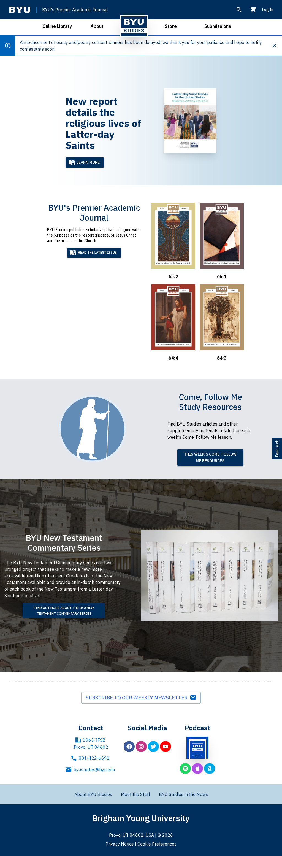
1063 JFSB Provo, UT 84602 (91, 743)
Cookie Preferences (157, 844)
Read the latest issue (97, 252)
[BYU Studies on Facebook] (129, 746)
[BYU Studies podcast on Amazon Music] (209, 768)
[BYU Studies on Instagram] (141, 746)
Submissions (217, 26)
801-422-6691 (94, 758)
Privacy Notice (119, 844)
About (97, 26)
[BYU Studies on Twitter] (153, 746)
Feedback (277, 448)
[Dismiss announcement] (276, 46)
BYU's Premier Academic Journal (75, 9)
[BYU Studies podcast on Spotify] (185, 768)
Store (171, 26)
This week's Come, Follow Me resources (210, 457)
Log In (267, 9)
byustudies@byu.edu (94, 769)
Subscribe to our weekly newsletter (138, 698)
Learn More (88, 162)
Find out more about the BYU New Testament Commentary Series (64, 611)
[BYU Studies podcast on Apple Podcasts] (197, 768)
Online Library (57, 26)
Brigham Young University (141, 818)
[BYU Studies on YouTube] (165, 746)
